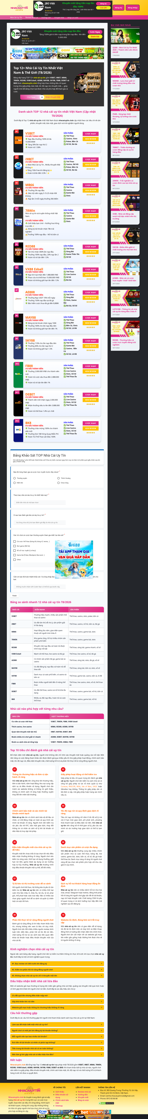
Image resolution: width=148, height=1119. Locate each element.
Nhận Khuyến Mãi (53, 97)
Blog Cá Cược (72, 17)
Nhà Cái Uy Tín (16, 17)
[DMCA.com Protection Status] (106, 1103)
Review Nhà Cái (31, 17)
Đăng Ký (103, 4)
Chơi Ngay (31, 97)
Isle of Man (86, 786)
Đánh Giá (95, 36)
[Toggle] (101, 964)
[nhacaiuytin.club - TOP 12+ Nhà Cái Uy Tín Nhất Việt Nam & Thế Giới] (19, 8)
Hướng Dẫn (46, 17)
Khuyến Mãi (59, 17)
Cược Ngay (95, 32)
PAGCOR (72, 786)
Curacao (64, 786)
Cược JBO (103, 8)
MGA (78, 786)
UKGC (95, 786)
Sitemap (59, 1106)
